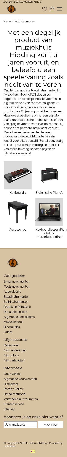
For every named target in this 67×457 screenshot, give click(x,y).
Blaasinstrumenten (16, 296)
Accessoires (17, 229)
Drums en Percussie (17, 307)
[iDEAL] (33, 451)
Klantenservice (14, 404)
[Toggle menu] (59, 9)
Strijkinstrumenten (16, 301)
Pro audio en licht (15, 312)
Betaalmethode (14, 394)
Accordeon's (12, 291)
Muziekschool (13, 322)
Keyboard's (17, 192)
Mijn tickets (11, 355)
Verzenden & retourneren (21, 399)
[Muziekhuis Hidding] (11, 9)
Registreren (11, 345)
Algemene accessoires (19, 317)
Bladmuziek (12, 327)
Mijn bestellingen (15, 350)
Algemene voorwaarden (20, 379)
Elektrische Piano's (49, 192)
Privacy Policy (13, 389)
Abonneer (50, 424)
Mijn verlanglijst (14, 360)
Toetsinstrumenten (17, 286)
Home (7, 21)
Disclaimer (11, 384)
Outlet (8, 332)
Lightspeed (10, 445)
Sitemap (9, 409)
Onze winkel (12, 374)
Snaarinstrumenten (17, 281)
